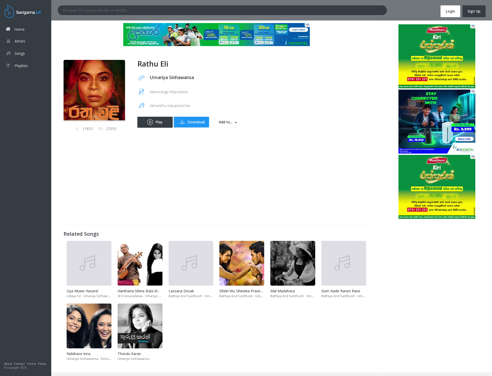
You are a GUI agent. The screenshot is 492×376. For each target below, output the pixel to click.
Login (450, 11)
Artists (20, 41)
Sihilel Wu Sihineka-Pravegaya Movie (249, 290)
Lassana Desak (181, 290)
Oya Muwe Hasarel (82, 290)
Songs (20, 53)
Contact (19, 364)
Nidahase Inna (78, 353)
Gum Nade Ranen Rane (340, 290)
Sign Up (474, 11)
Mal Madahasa (282, 290)
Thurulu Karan (129, 353)
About (8, 364)
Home (19, 29)
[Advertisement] (216, 183)
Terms (31, 364)
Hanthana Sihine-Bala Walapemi (144, 290)
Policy (42, 364)
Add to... (226, 122)
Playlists (21, 65)
